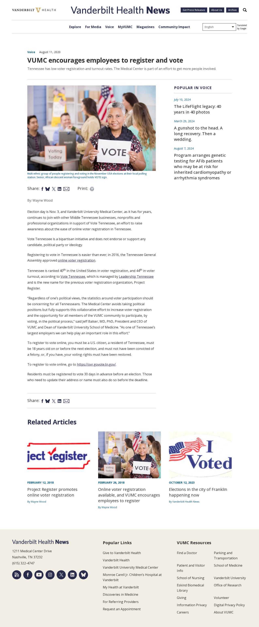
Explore (75, 27)
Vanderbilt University (230, 578)
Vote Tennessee (73, 276)
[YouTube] (39, 574)
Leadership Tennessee (136, 276)
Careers (183, 612)
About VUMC (224, 612)
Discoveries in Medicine (120, 594)
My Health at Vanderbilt (121, 587)
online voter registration (76, 260)
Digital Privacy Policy (229, 605)
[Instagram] (50, 574)
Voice (109, 27)
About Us (216, 10)
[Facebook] (27, 574)
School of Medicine (228, 565)
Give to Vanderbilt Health (122, 553)
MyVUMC (125, 27)
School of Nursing (190, 578)
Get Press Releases (194, 10)
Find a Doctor (187, 553)
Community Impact (174, 27)
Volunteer (221, 597)
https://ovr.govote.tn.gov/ (96, 364)
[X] (61, 574)
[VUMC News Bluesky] (83, 574)
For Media (93, 27)
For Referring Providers (121, 602)
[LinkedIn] (72, 574)
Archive (232, 10)
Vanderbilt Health (116, 560)
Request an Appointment (122, 609)
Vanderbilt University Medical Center (130, 567)
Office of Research (227, 585)
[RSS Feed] (16, 574)
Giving (181, 597)
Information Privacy (192, 605)
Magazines (145, 27)
